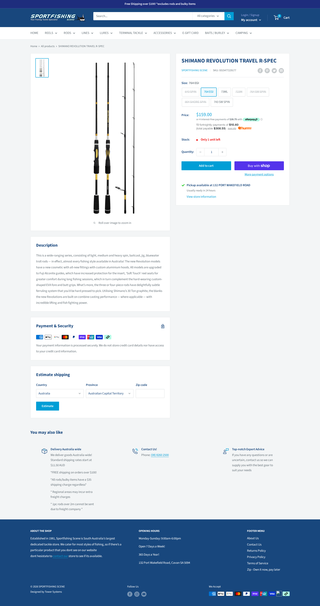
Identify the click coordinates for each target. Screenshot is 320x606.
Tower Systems (53, 592)
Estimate (48, 406)
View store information (201, 197)
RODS (67, 33)
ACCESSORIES (163, 33)
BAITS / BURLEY (215, 33)
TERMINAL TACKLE (131, 33)
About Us (253, 538)
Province (92, 385)
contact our (60, 556)
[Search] (229, 16)
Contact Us (254, 544)
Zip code (141, 385)
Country (41, 385)
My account (249, 20)
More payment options (259, 174)
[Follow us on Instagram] (136, 594)
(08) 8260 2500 (160, 455)
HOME (34, 33)
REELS (49, 33)
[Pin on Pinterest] (267, 70)
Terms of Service (257, 563)
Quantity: (187, 152)
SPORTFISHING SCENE (194, 71)
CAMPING (242, 33)
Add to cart (206, 166)
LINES (85, 33)
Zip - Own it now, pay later (263, 569)
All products (48, 46)
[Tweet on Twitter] (274, 70)
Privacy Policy (256, 557)
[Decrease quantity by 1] (200, 152)
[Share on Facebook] (260, 70)
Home (33, 46)
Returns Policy (256, 551)
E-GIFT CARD (190, 33)
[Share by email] (281, 70)
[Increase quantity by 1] (222, 152)
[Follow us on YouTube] (143, 594)
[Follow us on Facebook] (129, 594)
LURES (104, 33)
